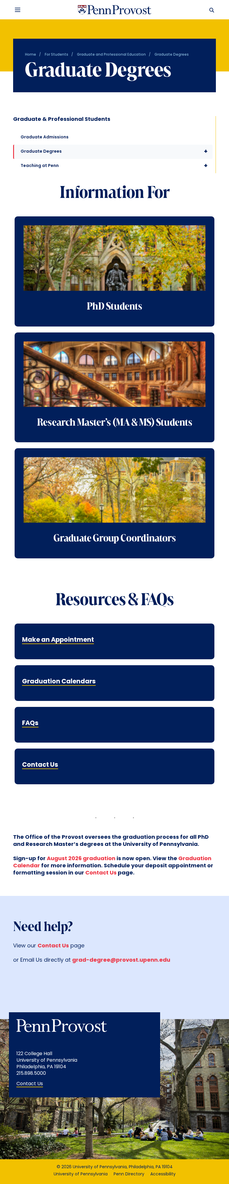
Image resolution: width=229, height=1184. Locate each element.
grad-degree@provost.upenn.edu (121, 960)
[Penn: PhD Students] (114, 263)
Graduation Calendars (59, 682)
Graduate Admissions (45, 137)
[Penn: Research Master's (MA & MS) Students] (114, 379)
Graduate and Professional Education (111, 55)
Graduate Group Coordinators (114, 538)
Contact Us (40, 765)
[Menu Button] (17, 9)
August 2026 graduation (81, 859)
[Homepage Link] (114, 10)
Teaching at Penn (114, 166)
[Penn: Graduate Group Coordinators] (114, 495)
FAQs (30, 723)
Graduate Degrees (114, 152)
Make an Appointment (58, 640)
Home (30, 55)
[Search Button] (210, 9)
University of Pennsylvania (81, 1174)
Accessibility (163, 1174)
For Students (56, 55)
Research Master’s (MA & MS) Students (114, 423)
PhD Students (114, 307)
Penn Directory (129, 1174)
